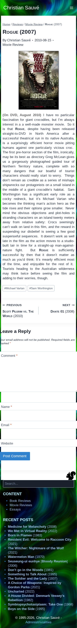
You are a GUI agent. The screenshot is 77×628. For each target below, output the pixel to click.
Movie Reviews (21, 505)
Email (6, 425)
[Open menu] (71, 8)
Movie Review (13, 45)
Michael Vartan (14, 288)
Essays (15, 509)
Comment (9, 356)
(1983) (25, 535)
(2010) (18, 311)
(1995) (32, 574)
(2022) (32, 531)
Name (6, 407)
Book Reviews (20, 501)
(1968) (40, 604)
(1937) (32, 578)
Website (7, 443)
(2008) (62, 308)
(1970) (26, 557)
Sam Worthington (41, 288)
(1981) (31, 570)
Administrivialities (38, 622)
